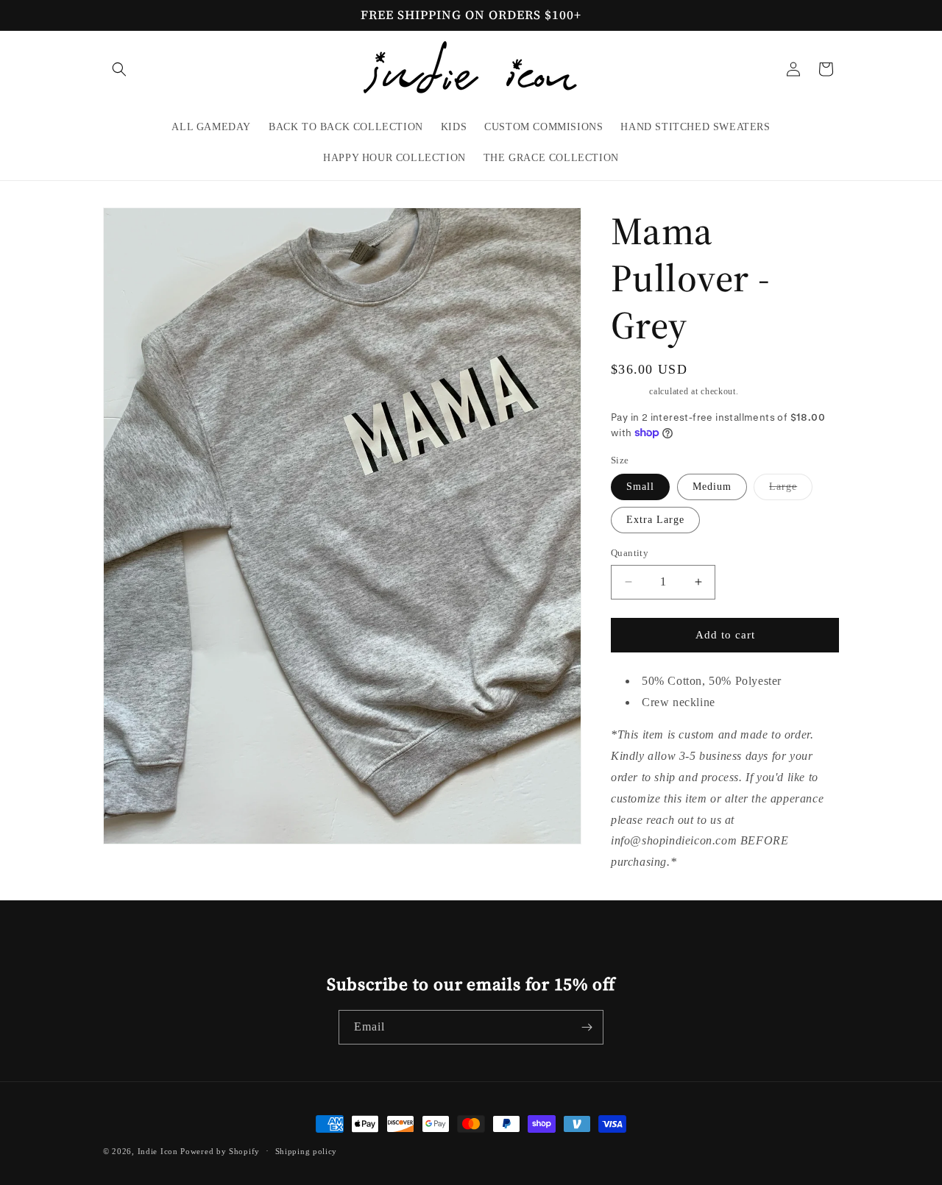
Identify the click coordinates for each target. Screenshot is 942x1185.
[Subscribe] (586, 1027)
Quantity (629, 552)
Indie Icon (158, 1151)
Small (640, 486)
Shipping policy (306, 1151)
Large (790, 490)
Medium (712, 486)
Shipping (629, 391)
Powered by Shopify (220, 1151)
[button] (119, 69)
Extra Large (655, 519)
